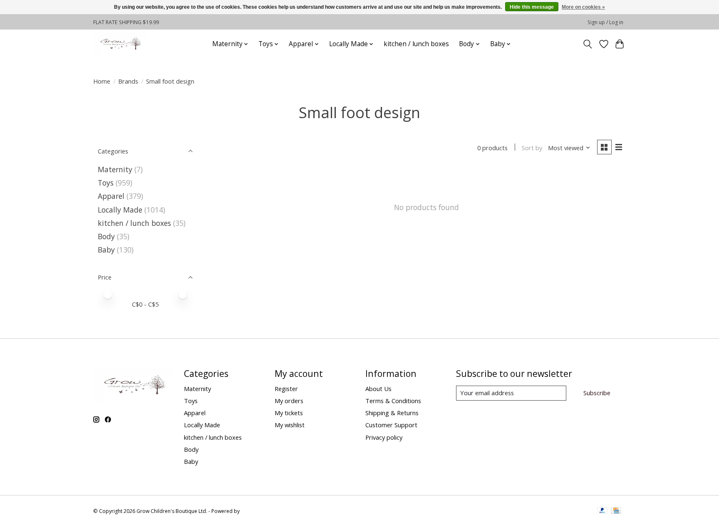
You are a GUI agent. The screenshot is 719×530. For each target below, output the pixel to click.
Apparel (111, 196)
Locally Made (120, 210)
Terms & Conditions (393, 400)
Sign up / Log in (605, 22)
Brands (128, 81)
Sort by (532, 148)
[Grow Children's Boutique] (119, 43)
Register (286, 388)
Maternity (115, 169)
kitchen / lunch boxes (416, 44)
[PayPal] (602, 511)
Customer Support (391, 425)
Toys (106, 183)
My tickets (289, 413)
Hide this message (532, 7)
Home (101, 81)
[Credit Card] (616, 511)
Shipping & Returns (392, 413)
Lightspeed (254, 511)
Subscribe (596, 393)
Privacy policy (383, 437)
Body (106, 236)
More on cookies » (583, 7)
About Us (378, 388)
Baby (106, 250)
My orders (289, 400)
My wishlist (290, 425)
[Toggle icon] (588, 44)
